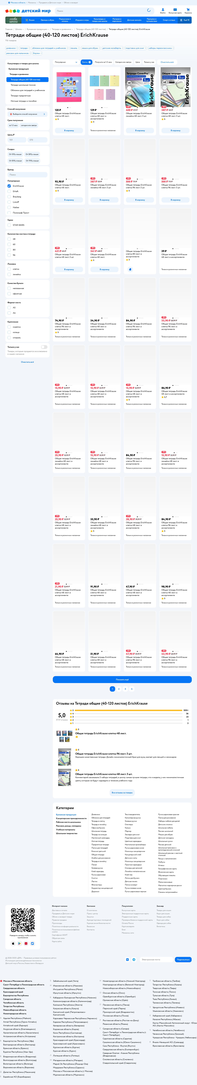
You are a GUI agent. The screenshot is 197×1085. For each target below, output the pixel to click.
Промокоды (57, 923)
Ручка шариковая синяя (134, 848)
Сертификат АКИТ (59, 935)
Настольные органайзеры (135, 845)
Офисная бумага (98, 828)
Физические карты (166, 872)
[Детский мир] (28, 11)
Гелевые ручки (131, 821)
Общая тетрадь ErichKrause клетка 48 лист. (100, 733)
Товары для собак (164, 917)
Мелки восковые (165, 882)
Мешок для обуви (165, 835)
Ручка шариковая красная (168, 814)
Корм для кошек (163, 913)
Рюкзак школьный (165, 831)
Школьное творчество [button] (66, 833)
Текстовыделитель (132, 814)
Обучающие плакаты (166, 875)
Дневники (96, 814)
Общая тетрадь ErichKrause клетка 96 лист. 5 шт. (103, 753)
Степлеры (129, 824)
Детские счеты (131, 858)
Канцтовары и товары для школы (23, 63)
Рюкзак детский (164, 845)
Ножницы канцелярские (135, 851)
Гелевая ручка (97, 868)
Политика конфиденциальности (65, 926)
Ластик (94, 881)
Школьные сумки (165, 841)
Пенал (94, 865)
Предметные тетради (100, 845)
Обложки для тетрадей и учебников (28, 90)
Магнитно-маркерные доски (170, 885)
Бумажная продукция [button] (66, 814)
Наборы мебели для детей (169, 821)
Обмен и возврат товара (62, 917)
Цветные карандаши (133, 841)
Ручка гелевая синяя (133, 888)
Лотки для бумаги (132, 878)
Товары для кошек (164, 910)
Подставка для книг (133, 838)
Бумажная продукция (37, 29)
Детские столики (165, 824)
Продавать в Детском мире (63, 913)
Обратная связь (58, 938)
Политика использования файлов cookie (65, 931)
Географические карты (167, 869)
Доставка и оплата (59, 910)
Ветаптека (161, 926)
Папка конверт (131, 885)
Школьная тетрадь (99, 831)
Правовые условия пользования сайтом (40, 958)
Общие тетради (98, 855)
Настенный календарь (101, 838)
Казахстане (29, 963)
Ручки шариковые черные (135, 891)
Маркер (128, 831)
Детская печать (131, 881)
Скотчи (95, 878)
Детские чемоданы (166, 838)
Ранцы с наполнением (167, 859)
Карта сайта (57, 941)
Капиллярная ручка (133, 818)
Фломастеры (97, 885)
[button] (185, 20)
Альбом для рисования (101, 858)
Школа (18, 29)
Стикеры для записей (133, 868)
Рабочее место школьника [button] (68, 822)
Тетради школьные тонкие (23, 85)
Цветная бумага (164, 889)
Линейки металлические (135, 871)
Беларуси (40, 963)
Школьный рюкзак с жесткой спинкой (170, 854)
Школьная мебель (165, 828)
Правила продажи (59, 920)
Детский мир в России (14, 963)
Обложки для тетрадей (101, 818)
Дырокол (95, 891)
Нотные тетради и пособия (23, 101)
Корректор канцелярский (102, 888)
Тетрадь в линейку (99, 824)
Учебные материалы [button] (65, 829)
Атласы (161, 865)
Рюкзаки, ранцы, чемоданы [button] (68, 826)
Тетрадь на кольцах (99, 835)
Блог (124, 930)
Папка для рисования (167, 818)
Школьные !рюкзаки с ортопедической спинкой (169, 849)
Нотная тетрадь (98, 841)
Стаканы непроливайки (167, 892)
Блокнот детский (99, 851)
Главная (8, 29)
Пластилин (162, 879)
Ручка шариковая (98, 875)
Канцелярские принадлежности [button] (71, 818)
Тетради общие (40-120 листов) (91, 29)
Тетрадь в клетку (98, 821)
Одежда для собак (164, 923)
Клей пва (128, 875)
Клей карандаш (98, 871)
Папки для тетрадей (100, 848)
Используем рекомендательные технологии (23, 960)
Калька (127, 828)
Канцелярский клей (133, 855)
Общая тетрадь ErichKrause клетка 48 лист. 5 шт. (103, 774)
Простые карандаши (133, 865)
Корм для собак (163, 920)
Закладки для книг (132, 835)
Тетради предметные (21, 95)
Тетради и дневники (61, 29)
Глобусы (161, 862)
